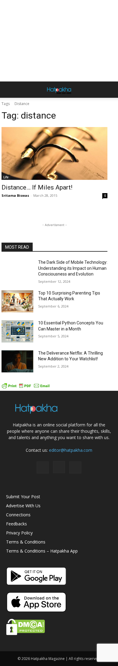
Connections (18, 515)
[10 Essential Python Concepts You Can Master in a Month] (17, 331)
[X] (75, 467)
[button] (10, 89)
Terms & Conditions (25, 542)
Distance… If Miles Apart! (37, 187)
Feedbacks (16, 524)
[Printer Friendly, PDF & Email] (25, 387)
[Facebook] (43, 467)
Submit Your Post (23, 496)
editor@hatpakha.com (70, 450)
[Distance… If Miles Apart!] (54, 153)
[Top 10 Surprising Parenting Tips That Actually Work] (17, 301)
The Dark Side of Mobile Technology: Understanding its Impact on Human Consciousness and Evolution (72, 268)
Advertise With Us (23, 505)
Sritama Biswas (15, 195)
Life (5, 177)
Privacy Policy (19, 533)
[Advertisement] (59, 40)
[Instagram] (59, 467)
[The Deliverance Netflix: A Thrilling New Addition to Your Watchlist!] (17, 361)
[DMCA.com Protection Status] (25, 633)
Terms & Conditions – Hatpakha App (42, 551)
